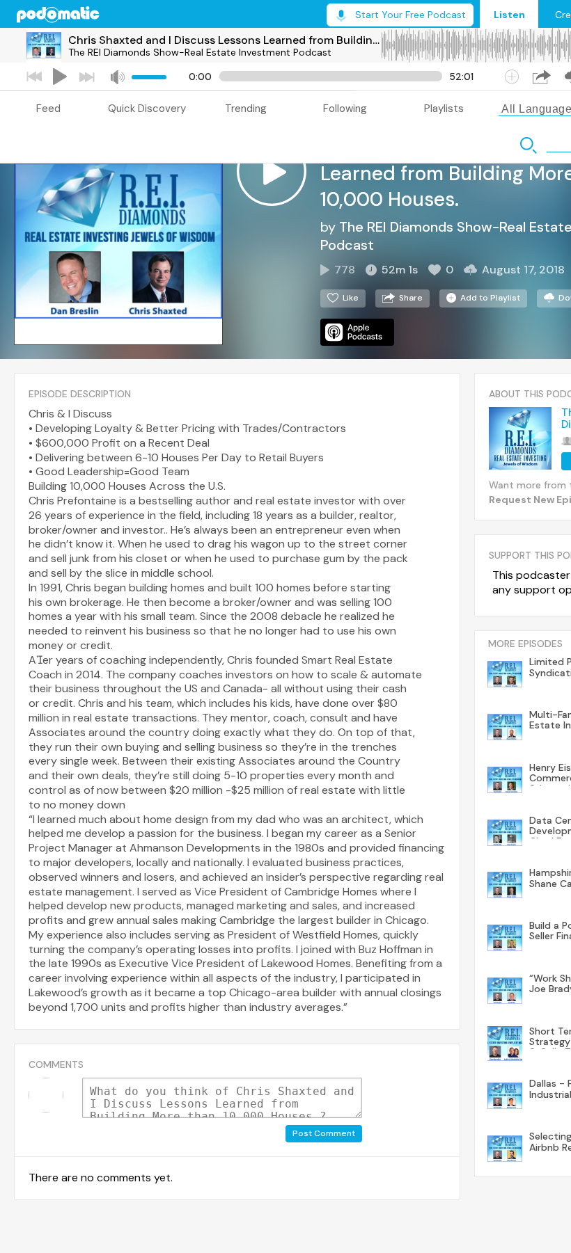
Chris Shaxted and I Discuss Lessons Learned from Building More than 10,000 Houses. (224, 40)
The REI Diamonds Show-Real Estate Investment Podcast (199, 52)
